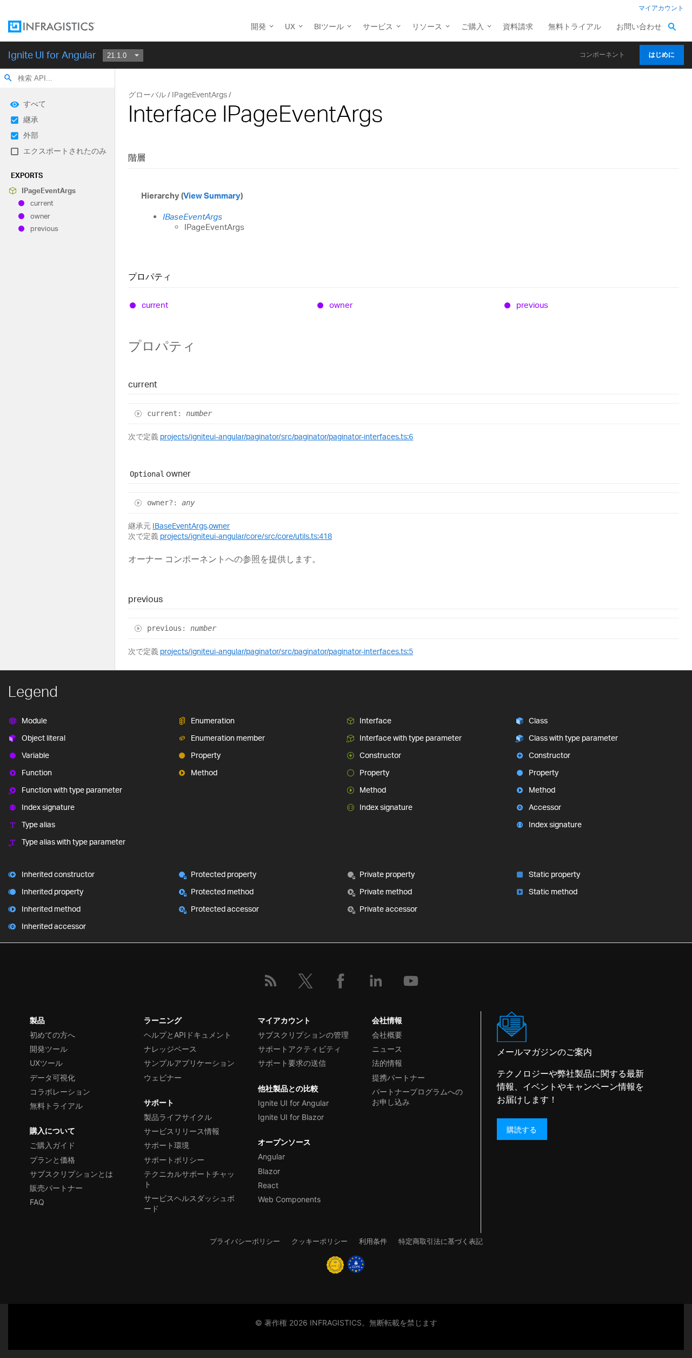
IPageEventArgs (49, 190)
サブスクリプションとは (71, 1173)
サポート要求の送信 (292, 1062)
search (8, 78)
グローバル (147, 94)
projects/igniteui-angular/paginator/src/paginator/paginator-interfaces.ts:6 (286, 436)
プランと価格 (52, 1159)
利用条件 (373, 1241)
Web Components (289, 1199)
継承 (30, 119)
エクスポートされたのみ (65, 150)
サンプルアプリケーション (189, 1062)
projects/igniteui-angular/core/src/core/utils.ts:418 (246, 535)
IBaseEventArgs (192, 217)
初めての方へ (52, 1034)
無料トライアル (574, 26)
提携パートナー (398, 1077)
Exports (27, 175)
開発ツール (49, 1048)
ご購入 (472, 26)
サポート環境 (166, 1145)
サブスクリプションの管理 (303, 1034)
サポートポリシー (174, 1159)
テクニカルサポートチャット (189, 1179)
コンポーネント (602, 54)
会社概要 (387, 1034)
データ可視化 (52, 1077)
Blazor (269, 1171)
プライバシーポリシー (245, 1241)
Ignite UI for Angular (52, 55)
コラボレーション (60, 1091)
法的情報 (387, 1062)
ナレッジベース (170, 1048)
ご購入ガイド (52, 1145)
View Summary (212, 195)
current (42, 203)
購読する (522, 1128)
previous (44, 229)
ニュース (387, 1048)
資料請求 (518, 26)
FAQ (37, 1202)
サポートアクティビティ (299, 1048)
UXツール (46, 1062)
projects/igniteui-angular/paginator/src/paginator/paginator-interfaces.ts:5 (286, 651)
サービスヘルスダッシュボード (189, 1203)
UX (290, 26)
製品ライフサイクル (178, 1117)
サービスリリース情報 (181, 1131)
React (268, 1185)
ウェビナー (163, 1077)
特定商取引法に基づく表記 (440, 1241)
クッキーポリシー (319, 1241)
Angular (271, 1156)
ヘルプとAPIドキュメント (187, 1034)
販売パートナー (56, 1187)
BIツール (329, 26)
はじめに (662, 54)
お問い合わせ (639, 26)
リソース (427, 26)
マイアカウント (661, 8)
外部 (30, 135)
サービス (378, 26)
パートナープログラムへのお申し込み (417, 1096)
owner (40, 216)
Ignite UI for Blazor (291, 1117)
